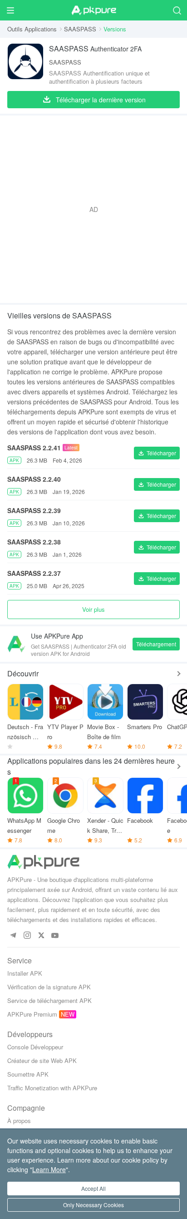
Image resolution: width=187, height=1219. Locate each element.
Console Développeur (35, 1047)
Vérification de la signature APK (49, 986)
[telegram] (13, 936)
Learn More (49, 1169)
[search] (177, 10)
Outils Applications (32, 29)
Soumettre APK (28, 1074)
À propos (19, 1120)
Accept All (93, 1188)
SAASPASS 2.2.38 (34, 541)
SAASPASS (80, 29)
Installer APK (24, 973)
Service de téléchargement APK (49, 1000)
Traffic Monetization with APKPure (52, 1087)
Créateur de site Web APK (42, 1060)
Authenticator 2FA (95, 48)
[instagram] (27, 936)
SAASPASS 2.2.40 (34, 479)
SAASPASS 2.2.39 (34, 510)
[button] (157, 453)
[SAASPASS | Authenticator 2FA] (25, 64)
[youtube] (55, 936)
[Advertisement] (93, 209)
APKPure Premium (32, 1014)
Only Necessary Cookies (93, 1205)
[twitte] (41, 936)
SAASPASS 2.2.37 (34, 573)
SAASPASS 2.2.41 (34, 447)
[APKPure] (93, 10)
